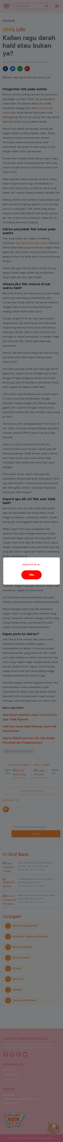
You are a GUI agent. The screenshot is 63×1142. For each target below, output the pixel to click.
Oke (31, 574)
